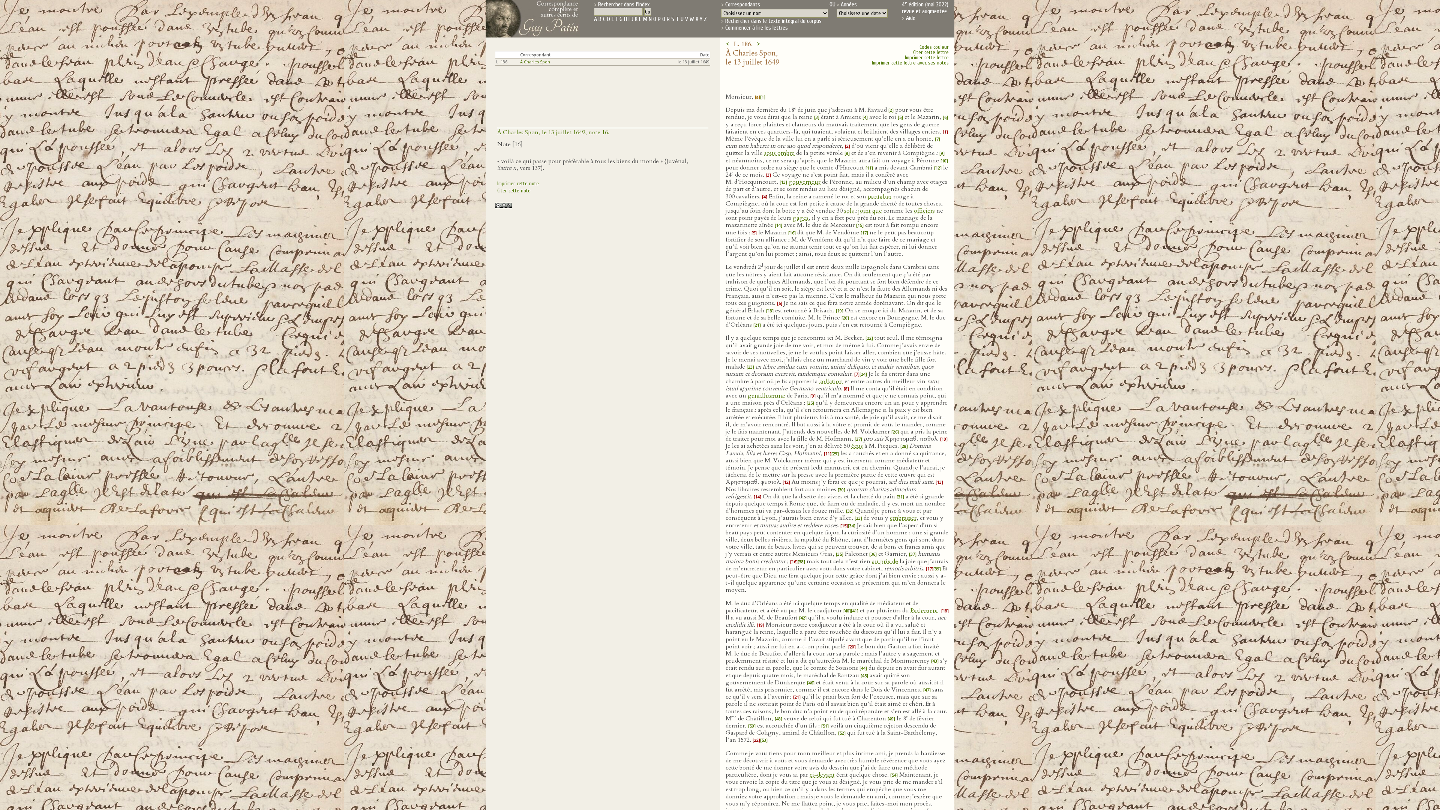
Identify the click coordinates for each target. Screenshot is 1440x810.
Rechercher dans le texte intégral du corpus (773, 21)
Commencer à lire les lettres (756, 27)
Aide (910, 18)
